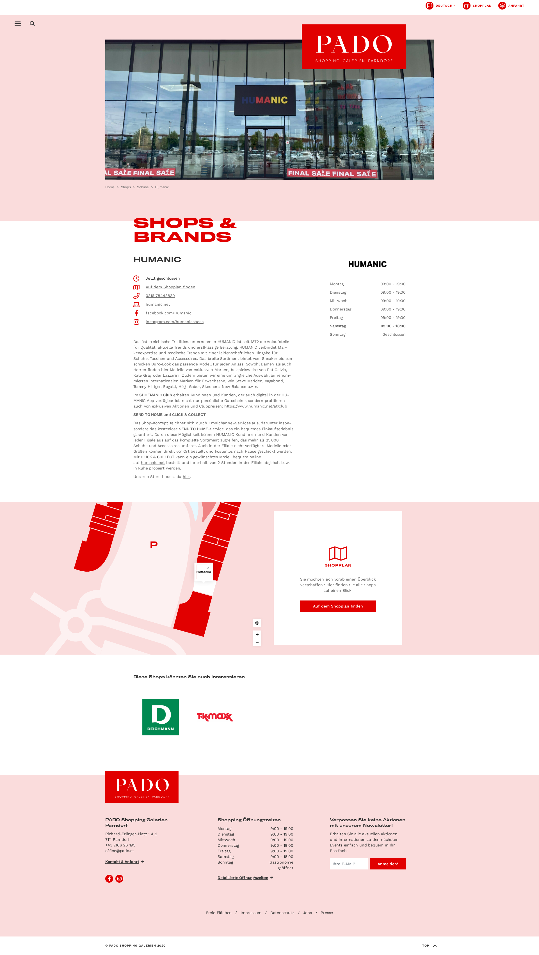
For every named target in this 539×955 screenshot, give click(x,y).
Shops (126, 187)
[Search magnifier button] (32, 23)
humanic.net (158, 304)
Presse (327, 912)
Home (110, 187)
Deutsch (444, 6)
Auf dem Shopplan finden (170, 287)
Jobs (307, 912)
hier (186, 476)
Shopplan (482, 6)
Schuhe (143, 187)
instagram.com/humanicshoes (175, 321)
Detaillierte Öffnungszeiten (243, 877)
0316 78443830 (160, 295)
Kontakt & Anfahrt (122, 861)
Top (425, 945)
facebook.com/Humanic (168, 313)
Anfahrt (516, 6)
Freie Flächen (219, 912)
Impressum (251, 912)
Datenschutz (282, 912)
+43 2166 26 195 (120, 845)
